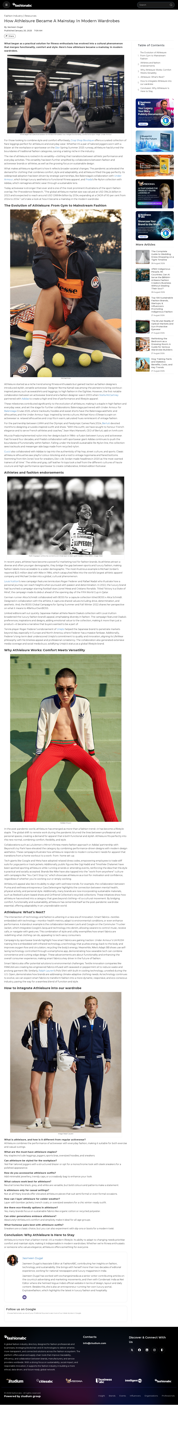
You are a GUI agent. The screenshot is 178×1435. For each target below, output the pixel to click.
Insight (101, 1395)
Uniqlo (60, 629)
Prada (89, 179)
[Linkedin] (147, 1350)
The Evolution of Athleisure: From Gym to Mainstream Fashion (153, 55)
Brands (112, 1395)
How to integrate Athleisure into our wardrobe (156, 82)
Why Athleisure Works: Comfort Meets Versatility (155, 71)
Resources (30, 16)
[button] (6, 4)
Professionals (168, 1395)
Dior (57, 147)
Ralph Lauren (46, 970)
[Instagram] (154, 1350)
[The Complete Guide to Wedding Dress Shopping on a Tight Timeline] (143, 257)
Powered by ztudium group (22, 1396)
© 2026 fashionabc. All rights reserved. (22, 1393)
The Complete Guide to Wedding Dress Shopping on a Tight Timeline (162, 255)
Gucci (7, 451)
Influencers (135, 1395)
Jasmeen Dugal (32, 1258)
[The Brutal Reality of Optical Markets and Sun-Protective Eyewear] (143, 327)
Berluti (106, 423)
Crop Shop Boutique (82, 140)
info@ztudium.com (94, 1343)
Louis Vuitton (11, 581)
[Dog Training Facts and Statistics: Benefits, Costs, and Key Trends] (143, 365)
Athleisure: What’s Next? (153, 77)
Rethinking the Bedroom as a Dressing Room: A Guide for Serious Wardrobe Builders (161, 344)
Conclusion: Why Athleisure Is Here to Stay (154, 90)
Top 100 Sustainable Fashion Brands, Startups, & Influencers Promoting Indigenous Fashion (162, 304)
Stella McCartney (108, 395)
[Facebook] (139, 1350)
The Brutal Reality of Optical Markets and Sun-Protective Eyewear (162, 325)
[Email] (24, 1297)
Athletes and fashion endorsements (150, 64)
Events (122, 1395)
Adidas (25, 398)
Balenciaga (10, 411)
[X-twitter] (132, 1350)
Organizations (151, 1395)
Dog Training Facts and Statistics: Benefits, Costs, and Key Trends (161, 363)
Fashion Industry (13, 16)
